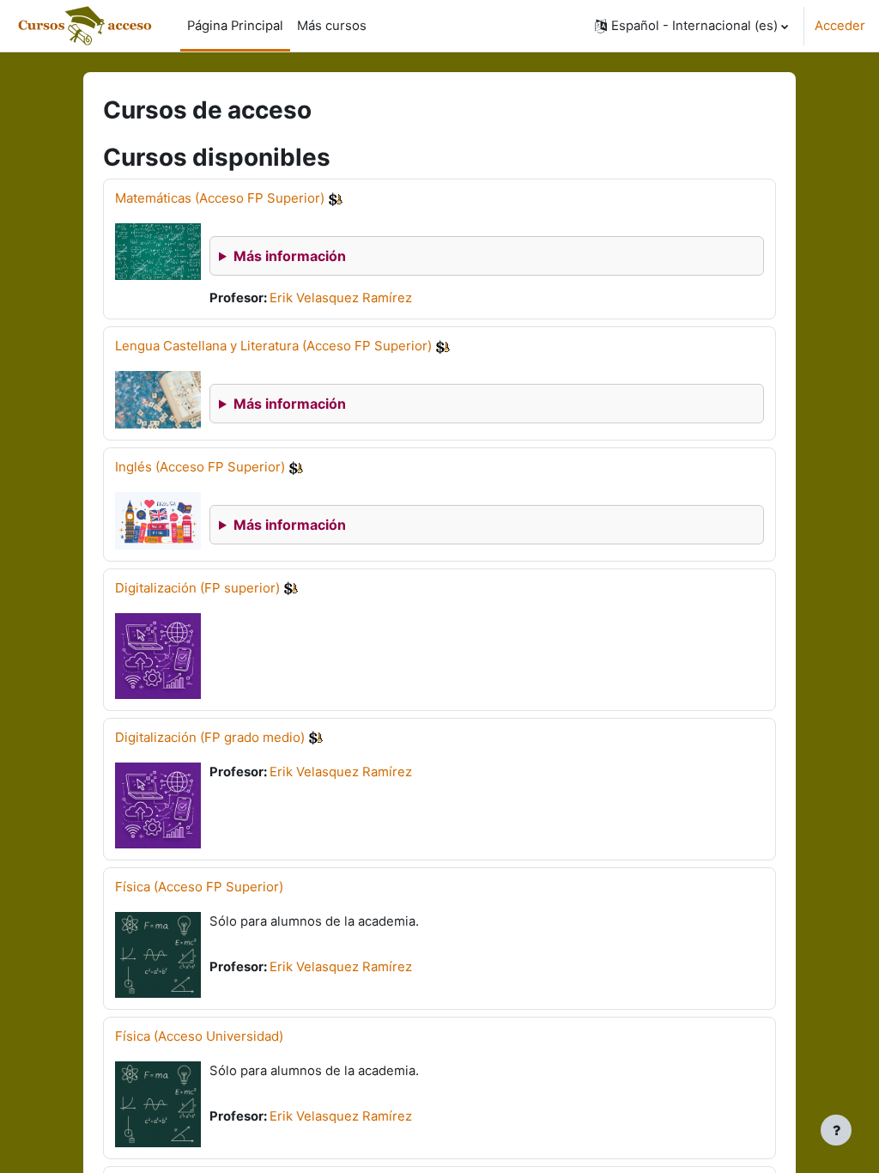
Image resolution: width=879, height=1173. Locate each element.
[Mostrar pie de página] (836, 1130)
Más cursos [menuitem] (332, 25)
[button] (691, 26)
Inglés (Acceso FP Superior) (200, 467)
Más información (289, 255)
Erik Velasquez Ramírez (341, 298)
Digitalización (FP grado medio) (210, 737)
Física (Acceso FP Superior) (199, 886)
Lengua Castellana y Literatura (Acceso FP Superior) (273, 345)
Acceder (840, 25)
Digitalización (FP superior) (197, 588)
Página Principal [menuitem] (235, 25)
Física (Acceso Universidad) (199, 1036)
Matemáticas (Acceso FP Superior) (219, 198)
